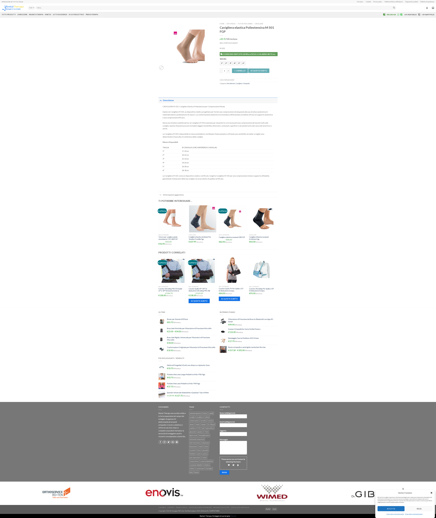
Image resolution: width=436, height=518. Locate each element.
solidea (192, 468)
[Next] (277, 281)
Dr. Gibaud (211, 424)
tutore (196, 472)
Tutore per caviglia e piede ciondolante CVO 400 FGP (168, 238)
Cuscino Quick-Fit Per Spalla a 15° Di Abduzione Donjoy (231, 290)
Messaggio (224, 440)
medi (200, 446)
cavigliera (200, 417)
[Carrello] (433, 7)
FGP (199, 428)
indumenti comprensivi (197, 439)
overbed (192, 450)
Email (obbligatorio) (227, 422)
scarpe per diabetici (196, 465)
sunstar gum (200, 468)
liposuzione (193, 446)
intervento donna (195, 443)
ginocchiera (210, 428)
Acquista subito (258, 71)
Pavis (199, 450)
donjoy (203, 424)
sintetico (206, 465)
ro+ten (204, 457)
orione (206, 446)
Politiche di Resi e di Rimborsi (394, 2)
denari (192, 424)
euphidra (193, 428)
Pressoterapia (92, 14)
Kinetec (48, 14)
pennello (205, 450)
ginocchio (193, 432)
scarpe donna (194, 461)
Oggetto (223, 431)
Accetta (391, 509)
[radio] (222, 63)
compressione (194, 421)
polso (199, 454)
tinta (191, 472)
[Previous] (158, 281)
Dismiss (233, 516)
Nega (419, 509)
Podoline (192, 454)
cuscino (210, 421)
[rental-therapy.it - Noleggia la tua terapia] (13, 7)
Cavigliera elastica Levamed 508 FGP (232, 237)
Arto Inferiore (231, 83)
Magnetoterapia (36, 14)
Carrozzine (22, 14)
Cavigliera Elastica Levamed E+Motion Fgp (259, 238)
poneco (205, 454)
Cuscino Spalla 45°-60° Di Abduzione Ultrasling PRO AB (199, 290)
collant (207, 417)
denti (197, 424)
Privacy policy (377, 2)
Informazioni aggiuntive (173, 195)
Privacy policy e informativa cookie (395, 514)
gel (203, 428)
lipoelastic (206, 443)
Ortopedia (230, 24)
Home (222, 24)
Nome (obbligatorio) (227, 413)
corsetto (203, 421)
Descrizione (168, 100)
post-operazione (195, 457)
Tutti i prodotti (9, 14)
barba (205, 413)
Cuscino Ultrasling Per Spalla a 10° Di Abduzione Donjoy (261, 290)
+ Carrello (240, 71)
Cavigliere (259, 24)
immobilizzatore (204, 435)
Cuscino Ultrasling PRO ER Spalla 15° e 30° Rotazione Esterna (170, 290)
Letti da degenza (60, 14)
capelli (211, 413)
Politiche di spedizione (427, 2)
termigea (209, 468)
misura (223, 59)
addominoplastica (195, 413)
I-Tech (206, 432)
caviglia (192, 417)
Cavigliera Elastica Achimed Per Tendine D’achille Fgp (200, 238)
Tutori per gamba (245, 24)
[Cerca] (394, 8)
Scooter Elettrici (76, 14)
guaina (200, 432)
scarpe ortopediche (206, 461)
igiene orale (193, 435)
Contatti (368, 2)
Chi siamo (360, 2)
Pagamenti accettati (411, 2)
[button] (431, 493)
